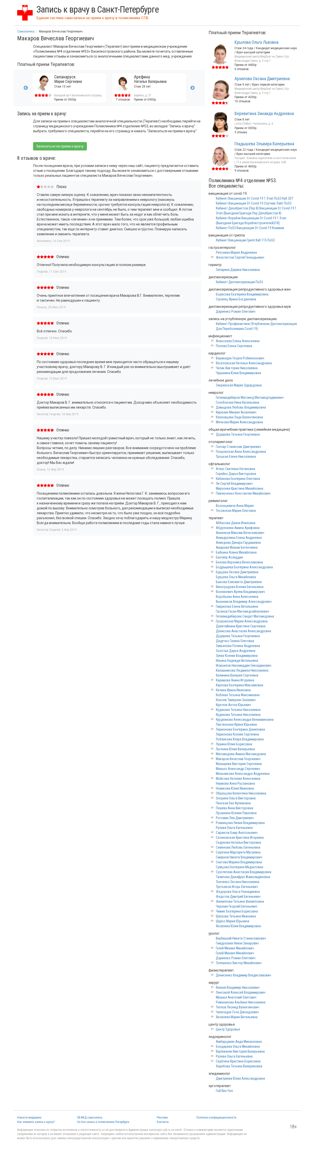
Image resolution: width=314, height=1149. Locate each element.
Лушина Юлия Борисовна (234, 744)
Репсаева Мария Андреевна (236, 252)
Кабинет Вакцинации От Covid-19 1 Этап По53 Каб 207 (254, 198)
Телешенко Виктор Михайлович (239, 963)
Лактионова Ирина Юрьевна (236, 724)
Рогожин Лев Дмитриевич (235, 818)
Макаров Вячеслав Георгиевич (238, 759)
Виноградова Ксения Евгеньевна (239, 587)
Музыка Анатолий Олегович (236, 997)
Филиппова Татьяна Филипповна (240, 901)
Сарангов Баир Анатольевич (237, 833)
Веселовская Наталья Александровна (244, 363)
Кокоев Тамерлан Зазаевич (236, 700)
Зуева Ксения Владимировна (237, 656)
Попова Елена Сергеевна (234, 346)
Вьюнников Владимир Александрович (244, 602)
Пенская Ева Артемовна (233, 803)
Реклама (162, 1117)
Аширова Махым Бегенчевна (237, 547)
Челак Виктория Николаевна (237, 368)
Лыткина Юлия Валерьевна (235, 749)
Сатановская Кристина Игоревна (240, 838)
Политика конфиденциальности (216, 1117)
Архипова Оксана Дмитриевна (262, 78)
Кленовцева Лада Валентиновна (239, 417)
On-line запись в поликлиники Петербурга (103, 1122)
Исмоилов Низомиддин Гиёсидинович (243, 665)
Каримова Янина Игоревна (235, 680)
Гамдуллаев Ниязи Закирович (237, 943)
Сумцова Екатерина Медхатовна (239, 867)
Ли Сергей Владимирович (234, 484)
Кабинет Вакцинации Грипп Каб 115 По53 (245, 240)
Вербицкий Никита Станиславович (241, 938)
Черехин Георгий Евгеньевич (236, 906)
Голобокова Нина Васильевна (237, 402)
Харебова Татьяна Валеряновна (239, 1066)
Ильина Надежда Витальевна (237, 661)
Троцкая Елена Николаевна (236, 456)
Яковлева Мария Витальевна (237, 1017)
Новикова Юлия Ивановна (235, 788)
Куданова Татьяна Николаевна (238, 710)
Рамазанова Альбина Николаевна (240, 1002)
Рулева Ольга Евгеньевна (234, 828)
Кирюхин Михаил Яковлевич (236, 412)
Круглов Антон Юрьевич (233, 705)
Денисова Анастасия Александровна (243, 631)
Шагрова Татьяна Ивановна (236, 916)
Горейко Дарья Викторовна (236, 474)
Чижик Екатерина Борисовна (237, 911)
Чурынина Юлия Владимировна (238, 373)
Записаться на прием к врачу (60, 146)
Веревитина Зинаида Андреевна (264, 113)
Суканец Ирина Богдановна (236, 299)
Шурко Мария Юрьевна (232, 921)
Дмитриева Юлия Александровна (240, 1078)
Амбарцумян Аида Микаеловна (239, 1042)
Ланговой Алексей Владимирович (240, 992)
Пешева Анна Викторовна (234, 808)
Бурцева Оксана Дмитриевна (237, 572)
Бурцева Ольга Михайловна (236, 577)
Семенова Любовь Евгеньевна (238, 847)
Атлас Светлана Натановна (235, 469)
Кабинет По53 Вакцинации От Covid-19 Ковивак (250, 228)
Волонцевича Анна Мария (235, 506)
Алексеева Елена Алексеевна (238, 341)
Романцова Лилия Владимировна (240, 823)
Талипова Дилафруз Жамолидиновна (243, 877)
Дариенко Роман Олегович (235, 311)
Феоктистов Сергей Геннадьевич (240, 257)
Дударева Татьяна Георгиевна (238, 434)
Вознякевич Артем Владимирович (240, 592)
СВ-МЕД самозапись (89, 1117)
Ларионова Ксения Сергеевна (237, 734)
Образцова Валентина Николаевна (241, 793)
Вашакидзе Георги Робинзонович (240, 358)
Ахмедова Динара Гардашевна (238, 543)
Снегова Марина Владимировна (239, 862)
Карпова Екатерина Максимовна (239, 685)
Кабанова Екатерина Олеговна (238, 479)
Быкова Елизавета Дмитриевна (239, 582)
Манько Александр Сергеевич (238, 769)
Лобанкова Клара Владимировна (240, 739)
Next (192, 88)
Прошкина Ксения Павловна (236, 813)
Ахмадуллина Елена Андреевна (239, 538)
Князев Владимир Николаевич (238, 987)
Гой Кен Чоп (224, 1091)
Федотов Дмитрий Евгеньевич (238, 897)
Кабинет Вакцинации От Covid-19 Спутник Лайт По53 (253, 203)
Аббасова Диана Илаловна (235, 523)
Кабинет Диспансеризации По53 (239, 282)
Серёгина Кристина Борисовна (238, 1061)
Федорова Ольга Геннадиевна (238, 892)
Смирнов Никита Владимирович (239, 857)
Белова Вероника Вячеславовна (239, 562)
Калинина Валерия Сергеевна (237, 675)
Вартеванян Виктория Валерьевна (240, 1051)
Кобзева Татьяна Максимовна (238, 695)
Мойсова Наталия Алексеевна (238, 779)
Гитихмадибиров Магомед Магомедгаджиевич (250, 397)
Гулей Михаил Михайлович (235, 948)
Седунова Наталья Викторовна (238, 842)
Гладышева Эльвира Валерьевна (264, 143)
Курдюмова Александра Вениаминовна (245, 720)
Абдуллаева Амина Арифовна (238, 528)
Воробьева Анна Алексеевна (237, 597)
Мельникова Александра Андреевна (243, 774)
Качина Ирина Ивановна (233, 690)
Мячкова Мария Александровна (239, 422)
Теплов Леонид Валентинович (237, 1007)
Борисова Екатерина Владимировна (242, 294)
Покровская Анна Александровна (241, 452)
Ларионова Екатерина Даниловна (240, 729)
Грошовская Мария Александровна (242, 621)
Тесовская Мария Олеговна (236, 511)
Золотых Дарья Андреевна (235, 651)
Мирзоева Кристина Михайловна (239, 488)
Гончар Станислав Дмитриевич (238, 447)
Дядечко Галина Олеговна (235, 641)
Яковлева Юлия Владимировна (238, 926)
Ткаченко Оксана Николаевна (237, 882)
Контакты (163, 1122)
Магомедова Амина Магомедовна (241, 754)
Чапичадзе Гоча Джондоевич (237, 1012)
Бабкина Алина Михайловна (236, 552)
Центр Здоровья (228, 1029)
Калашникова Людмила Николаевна (242, 670)
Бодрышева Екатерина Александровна (244, 567)
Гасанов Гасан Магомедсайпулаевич (242, 611)
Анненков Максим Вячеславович (240, 533)
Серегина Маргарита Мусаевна (238, 852)
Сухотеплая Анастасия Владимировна (243, 872)
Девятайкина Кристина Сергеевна (240, 626)
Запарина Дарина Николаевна (238, 270)
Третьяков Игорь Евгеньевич (237, 887)
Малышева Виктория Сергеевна (239, 764)
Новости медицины (29, 1117)
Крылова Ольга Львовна (256, 42)
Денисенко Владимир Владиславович (243, 975)
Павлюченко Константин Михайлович (243, 493)
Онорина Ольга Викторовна (236, 798)
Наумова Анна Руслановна (235, 783)
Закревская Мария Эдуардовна (239, 385)
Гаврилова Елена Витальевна (237, 606)
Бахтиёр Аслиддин (229, 557)
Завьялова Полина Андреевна (238, 646)
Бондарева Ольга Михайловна (238, 1046)
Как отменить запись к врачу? (36, 1122)
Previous (25, 88)
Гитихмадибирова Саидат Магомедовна (245, 616)
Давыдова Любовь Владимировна (241, 407)
